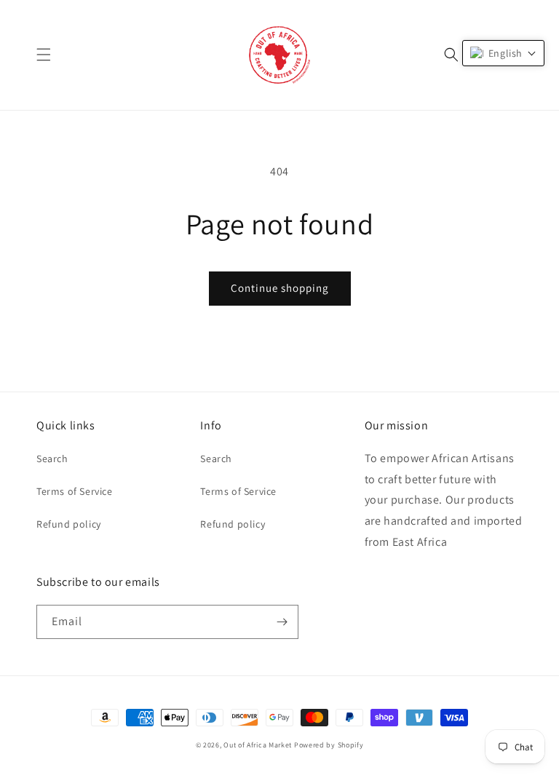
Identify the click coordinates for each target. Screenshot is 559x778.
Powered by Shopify (329, 745)
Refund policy (68, 524)
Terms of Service (74, 491)
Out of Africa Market (257, 745)
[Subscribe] (282, 622)
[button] (44, 55)
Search (52, 458)
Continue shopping (280, 288)
